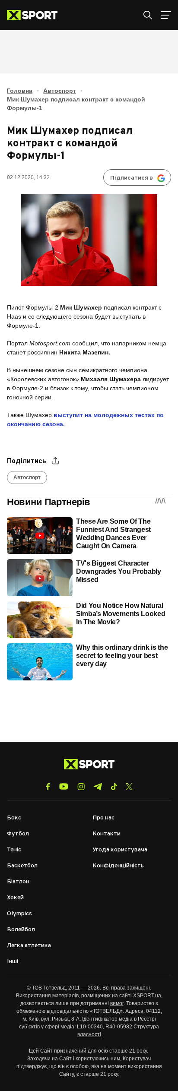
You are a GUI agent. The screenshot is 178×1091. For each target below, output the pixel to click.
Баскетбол (22, 866)
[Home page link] (35, 15)
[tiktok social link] (114, 786)
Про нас (103, 818)
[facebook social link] (48, 786)
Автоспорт (59, 90)
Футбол (18, 834)
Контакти (106, 834)
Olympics (19, 913)
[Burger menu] (166, 15)
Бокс (14, 818)
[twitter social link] (129, 786)
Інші (12, 961)
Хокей (15, 897)
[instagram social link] (81, 786)
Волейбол (21, 929)
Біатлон (18, 881)
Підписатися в (131, 178)
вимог (117, 1003)
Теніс (14, 850)
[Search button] (147, 15)
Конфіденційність (118, 866)
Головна (19, 90)
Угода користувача (119, 850)
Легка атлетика (29, 945)
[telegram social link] (97, 786)
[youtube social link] (64, 786)
